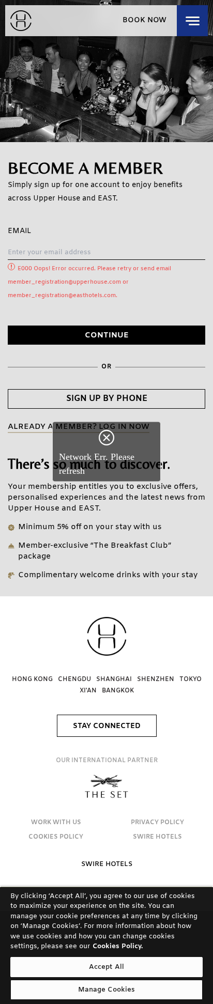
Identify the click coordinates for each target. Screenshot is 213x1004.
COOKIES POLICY (55, 837)
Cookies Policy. (118, 946)
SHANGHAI (114, 679)
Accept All (106, 967)
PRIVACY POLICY (157, 823)
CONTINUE (107, 335)
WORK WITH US (56, 823)
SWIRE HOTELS (157, 837)
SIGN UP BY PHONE (106, 398)
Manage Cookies (106, 989)
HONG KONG (32, 679)
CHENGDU (74, 679)
